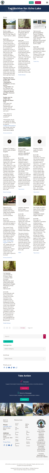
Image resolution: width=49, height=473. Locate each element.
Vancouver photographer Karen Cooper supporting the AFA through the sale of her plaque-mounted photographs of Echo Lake (39, 37)
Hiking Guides (16, 440)
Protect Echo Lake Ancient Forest (38, 150)
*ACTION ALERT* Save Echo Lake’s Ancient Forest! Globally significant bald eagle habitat (39, 211)
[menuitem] (31, 6)
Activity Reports (28, 442)
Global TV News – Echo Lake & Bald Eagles (9, 150)
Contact (28, 445)
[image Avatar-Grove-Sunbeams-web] (8, 409)
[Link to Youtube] (9, 368)
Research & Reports (17, 444)
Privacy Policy (6, 442)
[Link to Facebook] (4, 368)
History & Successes (28, 438)
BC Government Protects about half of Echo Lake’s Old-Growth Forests (24, 34)
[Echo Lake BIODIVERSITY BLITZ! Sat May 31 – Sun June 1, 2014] (9, 24)
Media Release (22, 74)
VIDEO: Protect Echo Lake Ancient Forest (23, 209)
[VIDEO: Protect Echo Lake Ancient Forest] (24, 200)
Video (19, 252)
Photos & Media (17, 433)
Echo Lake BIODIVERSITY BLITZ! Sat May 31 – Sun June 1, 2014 (9, 33)
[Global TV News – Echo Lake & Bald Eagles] (9, 141)
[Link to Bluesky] (14, 368)
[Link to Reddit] (16, 368)
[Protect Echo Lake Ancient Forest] (39, 141)
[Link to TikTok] (11, 368)
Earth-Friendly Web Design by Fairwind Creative (24, 469)
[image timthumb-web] (24, 409)
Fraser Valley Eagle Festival (8, 241)
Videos (16, 437)
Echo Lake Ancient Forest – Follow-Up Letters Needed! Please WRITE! (24, 152)
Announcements (7, 133)
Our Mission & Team (28, 433)
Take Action (21, 189)
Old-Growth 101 (17, 428)
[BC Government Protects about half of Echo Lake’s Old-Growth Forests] (24, 24)
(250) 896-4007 (7, 426)
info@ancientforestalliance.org (11, 125)
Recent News (17, 424)
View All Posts (8, 341)
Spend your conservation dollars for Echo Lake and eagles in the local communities (9, 211)
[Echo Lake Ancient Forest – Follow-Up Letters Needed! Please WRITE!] (24, 141)
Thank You (36, 61)
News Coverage (7, 192)
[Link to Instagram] (7, 368)
